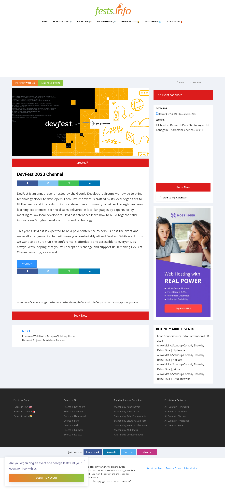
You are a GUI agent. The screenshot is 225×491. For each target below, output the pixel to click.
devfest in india (84, 302)
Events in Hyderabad (75, 416)
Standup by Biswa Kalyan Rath (130, 420)
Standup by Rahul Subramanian (130, 416)
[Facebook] (27, 183)
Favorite (25, 263)
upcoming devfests (129, 302)
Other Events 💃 (175, 21)
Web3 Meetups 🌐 (153, 21)
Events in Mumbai (73, 429)
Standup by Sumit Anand (127, 411)
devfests (96, 302)
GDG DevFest (113, 302)
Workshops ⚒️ (84, 21)
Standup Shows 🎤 (106, 21)
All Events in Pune (174, 425)
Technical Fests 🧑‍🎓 (130, 21)
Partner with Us (25, 83)
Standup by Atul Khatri (126, 429)
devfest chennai (69, 302)
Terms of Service (174, 468)
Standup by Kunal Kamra (127, 406)
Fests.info (127, 481)
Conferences (32, 302)
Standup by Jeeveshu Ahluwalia (130, 425)
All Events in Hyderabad (177, 420)
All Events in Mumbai (176, 411)
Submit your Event (155, 468)
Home (45, 21)
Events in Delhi (72, 425)
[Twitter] (48, 183)
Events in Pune (72, 420)
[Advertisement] (112, 51)
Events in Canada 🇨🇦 (24, 411)
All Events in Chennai (175, 416)
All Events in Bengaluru (177, 406)
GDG (103, 302)
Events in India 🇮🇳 (23, 416)
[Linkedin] (89, 183)
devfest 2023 (55, 302)
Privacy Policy (190, 468)
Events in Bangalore (74, 406)
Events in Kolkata (73, 434)
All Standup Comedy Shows (128, 434)
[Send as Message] (68, 183)
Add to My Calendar (175, 197)
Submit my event (46, 477)
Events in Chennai (73, 411)
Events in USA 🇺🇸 (23, 406)
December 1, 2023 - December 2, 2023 (177, 113)
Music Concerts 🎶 (62, 21)
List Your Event (50, 83)
